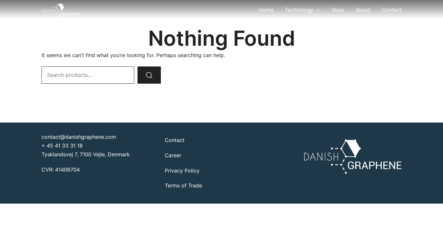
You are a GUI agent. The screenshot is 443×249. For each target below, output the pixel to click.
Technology (299, 9)
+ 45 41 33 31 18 (62, 145)
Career (173, 155)
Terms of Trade (183, 185)
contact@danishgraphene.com (79, 137)
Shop (337, 9)
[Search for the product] (149, 75)
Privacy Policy (182, 170)
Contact (391, 9)
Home (266, 9)
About (362, 9)
